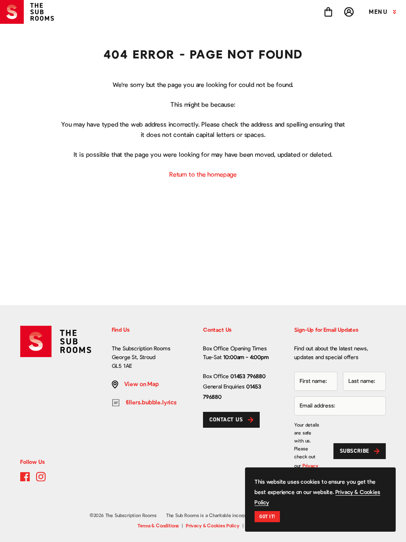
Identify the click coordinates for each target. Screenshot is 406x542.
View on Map (141, 384)
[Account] (349, 12)
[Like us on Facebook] (25, 476)
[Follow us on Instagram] (41, 476)
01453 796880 (248, 376)
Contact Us (226, 419)
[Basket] (328, 12)
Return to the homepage (203, 174)
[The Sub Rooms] (30, 12)
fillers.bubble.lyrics (151, 403)
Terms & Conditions (158, 525)
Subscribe (354, 451)
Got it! (267, 516)
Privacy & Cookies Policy (212, 525)
